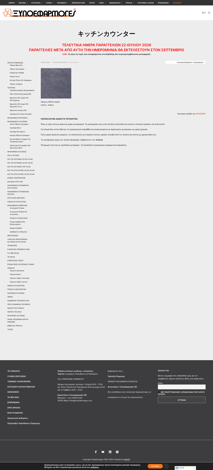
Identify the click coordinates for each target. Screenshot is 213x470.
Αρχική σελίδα (45, 62)
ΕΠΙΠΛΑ (129, 3)
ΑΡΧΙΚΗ (12, 3)
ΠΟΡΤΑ (92, 3)
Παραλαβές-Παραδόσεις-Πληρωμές (23, 423)
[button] (204, 13)
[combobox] (186, 62)
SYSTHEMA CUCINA (146, 3)
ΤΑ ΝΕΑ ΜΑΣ (13, 397)
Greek (181, 468)
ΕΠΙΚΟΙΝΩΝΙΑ (163, 3)
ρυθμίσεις (94, 467)
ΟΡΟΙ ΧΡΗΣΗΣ (13, 408)
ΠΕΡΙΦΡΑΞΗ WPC (78, 3)
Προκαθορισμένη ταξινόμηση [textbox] (190, 62)
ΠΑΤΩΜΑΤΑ (61, 3)
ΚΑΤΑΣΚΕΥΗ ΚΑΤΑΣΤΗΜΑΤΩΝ (21, 387)
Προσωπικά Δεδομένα (17, 418)
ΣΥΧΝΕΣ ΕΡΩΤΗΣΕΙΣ (16, 376)
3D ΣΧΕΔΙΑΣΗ (13, 371)
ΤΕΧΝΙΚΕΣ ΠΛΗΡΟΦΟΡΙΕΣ (19, 381)
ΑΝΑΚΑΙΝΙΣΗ (13, 392)
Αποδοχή (155, 466)
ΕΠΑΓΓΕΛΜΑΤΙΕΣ (15, 413)
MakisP (127, 459)
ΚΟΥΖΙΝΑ (22, 3)
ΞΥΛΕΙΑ (49, 3)
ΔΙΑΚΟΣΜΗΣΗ (114, 3)
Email (160, 383)
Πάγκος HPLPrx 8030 (50, 102)
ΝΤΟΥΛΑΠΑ (35, 3)
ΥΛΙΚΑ (101, 3)
